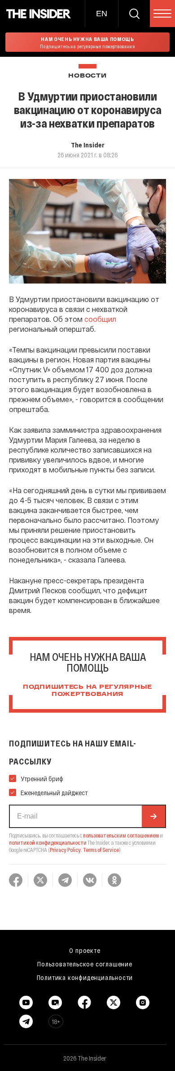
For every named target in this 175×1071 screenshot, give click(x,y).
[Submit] (153, 816)
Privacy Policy (65, 850)
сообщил (100, 319)
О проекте (84, 950)
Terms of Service (101, 850)
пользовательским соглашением (121, 835)
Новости (87, 75)
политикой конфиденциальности (48, 842)
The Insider (88, 145)
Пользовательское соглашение (84, 964)
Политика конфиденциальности (85, 977)
